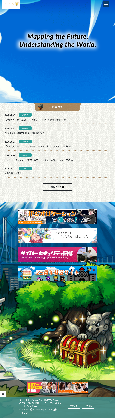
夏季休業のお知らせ (14, 173)
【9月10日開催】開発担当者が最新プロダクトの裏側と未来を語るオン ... (39, 119)
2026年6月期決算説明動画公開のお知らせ (24, 133)
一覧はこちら (55, 187)
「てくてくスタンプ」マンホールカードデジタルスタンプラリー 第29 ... (39, 146)
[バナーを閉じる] (3, 394)
